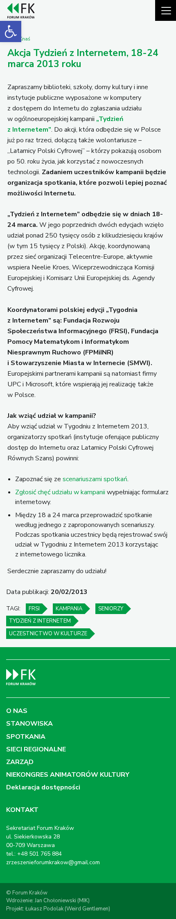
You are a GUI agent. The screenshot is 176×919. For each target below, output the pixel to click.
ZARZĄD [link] (20, 762)
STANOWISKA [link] (29, 723)
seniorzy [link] (110, 608)
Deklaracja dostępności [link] (43, 787)
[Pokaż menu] (165, 10)
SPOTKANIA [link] (25, 736)
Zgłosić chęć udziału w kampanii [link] (60, 492)
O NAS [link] (16, 710)
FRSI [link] (34, 608)
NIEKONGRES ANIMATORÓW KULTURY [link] (67, 774)
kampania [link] (69, 608)
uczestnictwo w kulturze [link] (48, 633)
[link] (10, 31)
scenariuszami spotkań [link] (95, 479)
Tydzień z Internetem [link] (40, 621)
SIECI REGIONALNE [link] (36, 749)
